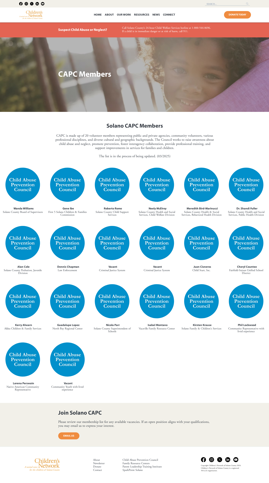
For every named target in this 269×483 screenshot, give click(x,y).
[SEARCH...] (247, 3)
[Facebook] (21, 3)
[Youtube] (42, 3)
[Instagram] (26, 3)
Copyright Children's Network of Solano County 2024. (221, 465)
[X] (31, 3)
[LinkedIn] (37, 3)
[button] (109, 15)
